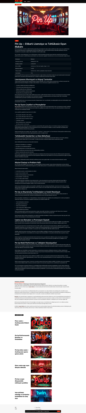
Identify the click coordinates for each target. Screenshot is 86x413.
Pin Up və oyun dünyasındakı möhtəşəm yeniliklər (21, 381)
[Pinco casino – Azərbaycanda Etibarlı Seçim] (41, 323)
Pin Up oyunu (18, 106)
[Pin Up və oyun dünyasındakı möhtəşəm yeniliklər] (41, 381)
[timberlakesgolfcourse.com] (18, 1)
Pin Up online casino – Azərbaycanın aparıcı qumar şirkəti (22, 352)
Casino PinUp (31, 286)
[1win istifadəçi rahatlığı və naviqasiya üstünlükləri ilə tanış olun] (41, 395)
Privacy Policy (40, 411)
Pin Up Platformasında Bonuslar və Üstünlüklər (22, 337)
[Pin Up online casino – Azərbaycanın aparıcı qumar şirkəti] (41, 352)
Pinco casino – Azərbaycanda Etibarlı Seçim (22, 323)
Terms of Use (46, 411)
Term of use (37, 407)
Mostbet (16, 296)
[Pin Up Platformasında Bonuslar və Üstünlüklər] (41, 337)
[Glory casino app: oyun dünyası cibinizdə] (41, 366)
